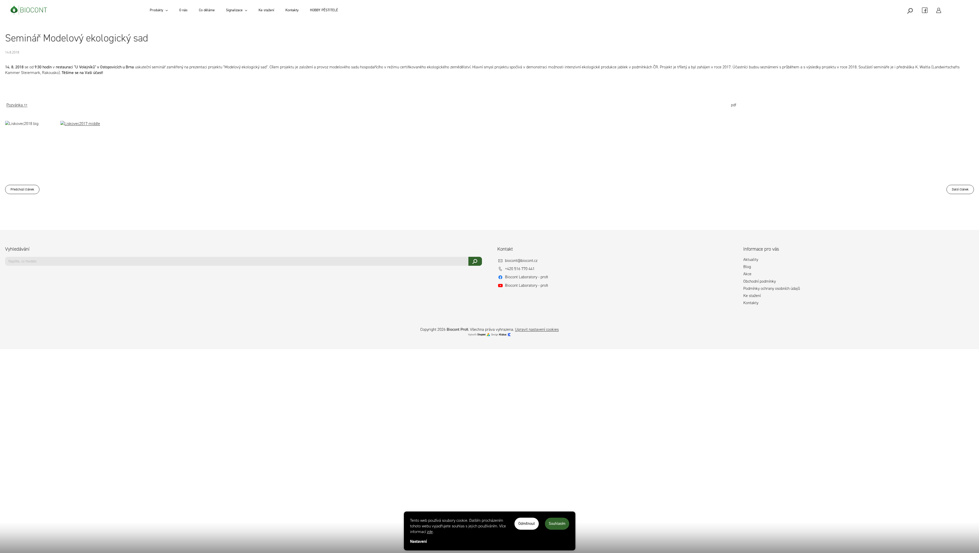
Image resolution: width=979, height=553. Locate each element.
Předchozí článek (22, 189)
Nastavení (418, 541)
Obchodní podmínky (759, 281)
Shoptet (481, 334)
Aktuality (750, 259)
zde (430, 531)
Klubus (503, 334)
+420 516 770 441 (520, 268)
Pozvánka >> (16, 105)
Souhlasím (557, 523)
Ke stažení (752, 295)
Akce (747, 273)
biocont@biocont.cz (521, 260)
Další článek (960, 189)
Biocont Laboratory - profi (526, 277)
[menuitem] (159, 10)
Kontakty (750, 302)
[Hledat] (910, 10)
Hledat (475, 261)
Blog (747, 266)
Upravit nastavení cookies (537, 329)
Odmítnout (526, 523)
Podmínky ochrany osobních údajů (771, 288)
